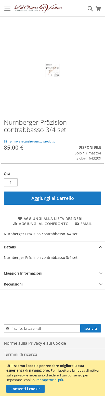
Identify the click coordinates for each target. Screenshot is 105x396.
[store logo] (38, 8)
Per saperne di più (49, 379)
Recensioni (13, 284)
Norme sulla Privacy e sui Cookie (35, 343)
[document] (53, 378)
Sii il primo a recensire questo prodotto (29, 141)
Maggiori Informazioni (23, 273)
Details (10, 247)
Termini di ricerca (20, 354)
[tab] (52, 247)
